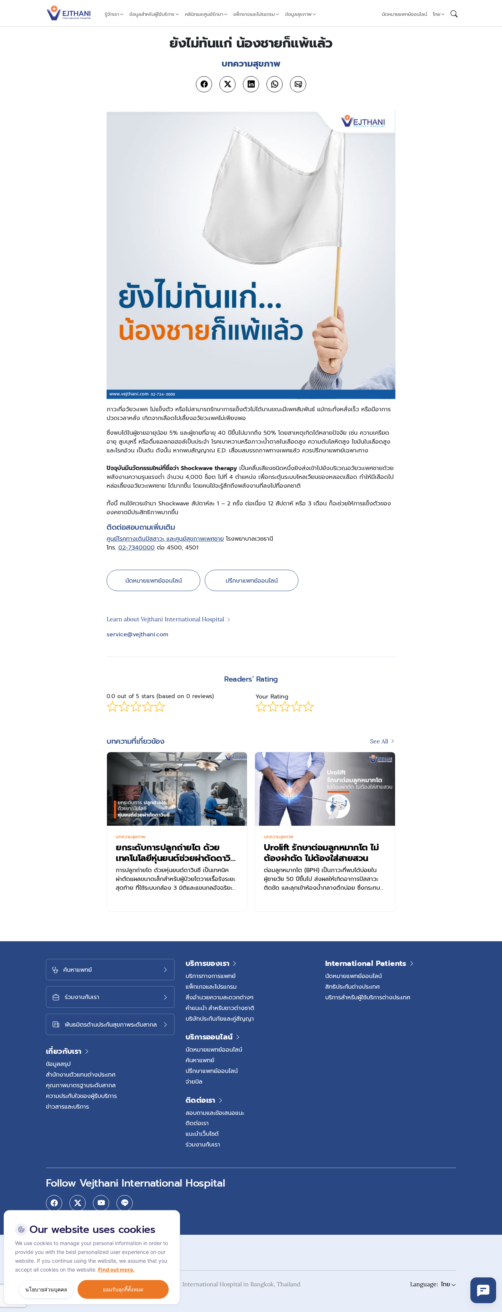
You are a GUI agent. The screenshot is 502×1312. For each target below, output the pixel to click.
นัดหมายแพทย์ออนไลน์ (404, 14)
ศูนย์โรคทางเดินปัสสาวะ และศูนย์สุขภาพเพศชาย (165, 538)
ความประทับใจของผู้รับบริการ (81, 1095)
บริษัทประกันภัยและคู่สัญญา (220, 1018)
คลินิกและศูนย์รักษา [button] (204, 14)
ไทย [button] (436, 14)
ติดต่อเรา (197, 1123)
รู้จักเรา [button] (112, 14)
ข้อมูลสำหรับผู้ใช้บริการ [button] (152, 14)
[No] (172, 1212)
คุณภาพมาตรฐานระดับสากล (81, 1085)
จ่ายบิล (194, 1081)
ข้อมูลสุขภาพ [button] (298, 14)
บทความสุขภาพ (130, 836)
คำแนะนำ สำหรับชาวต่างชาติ (220, 1007)
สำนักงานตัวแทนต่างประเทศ (80, 1074)
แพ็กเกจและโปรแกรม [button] (254, 14)
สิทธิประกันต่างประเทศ (352, 986)
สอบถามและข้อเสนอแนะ (215, 1112)
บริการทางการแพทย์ (211, 975)
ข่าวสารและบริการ (67, 1106)
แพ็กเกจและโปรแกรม (211, 986)
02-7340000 (136, 547)
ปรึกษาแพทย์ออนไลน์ (252, 580)
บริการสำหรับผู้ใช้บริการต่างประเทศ (367, 997)
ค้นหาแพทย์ (200, 1060)
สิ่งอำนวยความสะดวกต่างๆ (220, 997)
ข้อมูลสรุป (58, 1063)
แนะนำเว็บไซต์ (202, 1133)
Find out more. (116, 1269)
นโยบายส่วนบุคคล (46, 1289)
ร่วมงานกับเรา (203, 1144)
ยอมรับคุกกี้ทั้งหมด (123, 1289)
